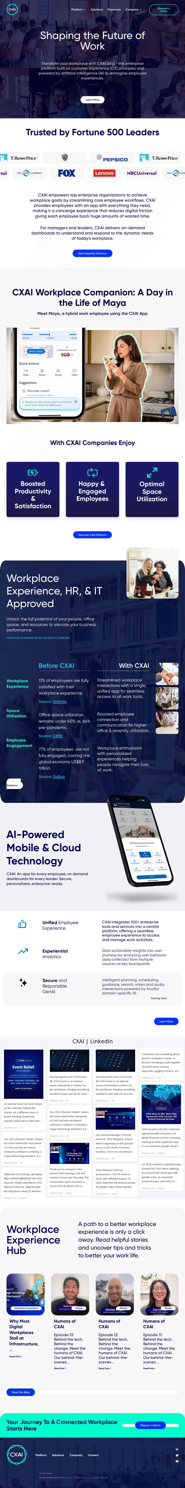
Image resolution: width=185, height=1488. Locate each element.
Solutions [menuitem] (97, 9)
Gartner (60, 701)
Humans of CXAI (65, 1323)
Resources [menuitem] (114, 9)
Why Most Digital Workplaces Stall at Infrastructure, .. (23, 1335)
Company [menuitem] (132, 9)
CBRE (57, 735)
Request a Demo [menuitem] (164, 9)
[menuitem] (177, 1449)
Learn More (92, 99)
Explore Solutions (14, 784)
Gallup (59, 776)
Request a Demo (150, 1425)
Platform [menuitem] (76, 9)
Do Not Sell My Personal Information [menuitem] (55, 1477)
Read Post (14, 1356)
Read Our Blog (20, 1392)
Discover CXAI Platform (92, 534)
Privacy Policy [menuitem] (45, 1473)
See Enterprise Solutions (92, 253)
